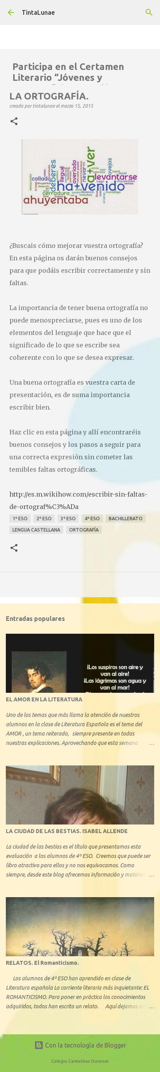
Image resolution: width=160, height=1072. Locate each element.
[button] (14, 122)
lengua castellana (36, 529)
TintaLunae (38, 12)
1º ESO (20, 518)
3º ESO (68, 518)
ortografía (84, 529)
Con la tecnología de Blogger (84, 1045)
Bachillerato (126, 518)
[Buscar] (149, 12)
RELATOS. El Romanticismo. (42, 963)
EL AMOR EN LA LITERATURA (44, 699)
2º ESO (44, 518)
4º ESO (92, 518)
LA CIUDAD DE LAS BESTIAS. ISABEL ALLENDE (67, 831)
